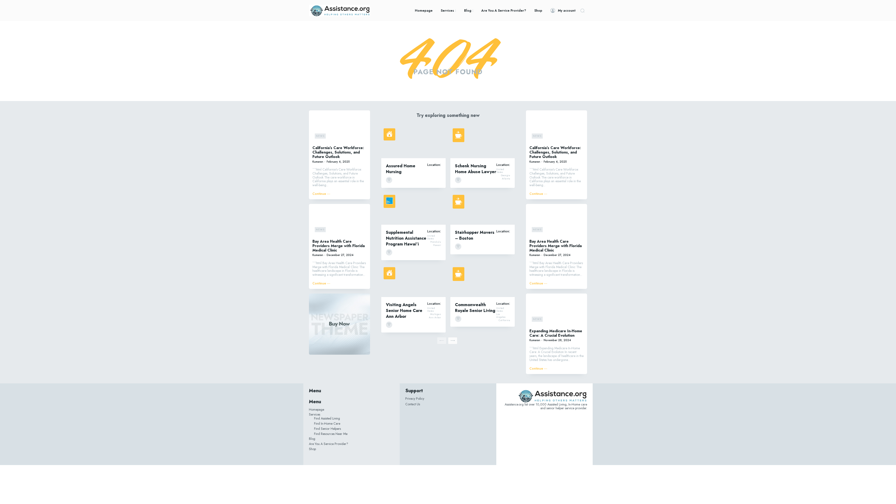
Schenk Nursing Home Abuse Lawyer (475, 169)
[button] (582, 10)
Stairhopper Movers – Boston (474, 235)
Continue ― (321, 194)
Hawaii (437, 245)
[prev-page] (441, 340)
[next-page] (452, 340)
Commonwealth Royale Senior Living (475, 308)
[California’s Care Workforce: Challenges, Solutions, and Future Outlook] (339, 127)
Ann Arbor (435, 317)
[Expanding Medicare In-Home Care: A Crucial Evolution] (556, 310)
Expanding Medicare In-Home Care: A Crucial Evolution (555, 333)
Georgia (505, 175)
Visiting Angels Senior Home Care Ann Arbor (404, 310)
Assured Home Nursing (400, 169)
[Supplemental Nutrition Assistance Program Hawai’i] (413, 208)
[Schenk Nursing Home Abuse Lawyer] (482, 142)
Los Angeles (501, 315)
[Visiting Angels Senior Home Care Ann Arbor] (413, 281)
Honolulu (435, 242)
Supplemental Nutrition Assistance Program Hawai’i (406, 238)
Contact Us (412, 404)
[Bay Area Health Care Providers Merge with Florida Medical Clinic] (339, 220)
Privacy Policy (414, 398)
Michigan (435, 314)
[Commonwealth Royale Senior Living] (482, 281)
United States (500, 171)
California (504, 320)
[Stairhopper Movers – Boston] (482, 208)
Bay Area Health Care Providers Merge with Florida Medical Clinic (338, 246)
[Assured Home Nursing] (413, 142)
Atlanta (506, 178)
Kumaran (317, 162)
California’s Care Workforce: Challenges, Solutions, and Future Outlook (338, 152)
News (320, 136)
